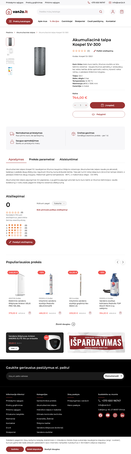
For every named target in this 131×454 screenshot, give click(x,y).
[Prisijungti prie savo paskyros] (113, 11)
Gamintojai (67, 21)
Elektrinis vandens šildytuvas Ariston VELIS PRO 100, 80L (20, 303)
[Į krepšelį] (30, 313)
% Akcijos (54, 21)
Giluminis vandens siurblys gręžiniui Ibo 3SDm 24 (78, 303)
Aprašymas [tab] (16, 159)
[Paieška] (101, 11)
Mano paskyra (73, 405)
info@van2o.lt (118, 2)
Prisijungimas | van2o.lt (78, 401)
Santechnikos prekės (46, 401)
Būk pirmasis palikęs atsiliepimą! (52, 210)
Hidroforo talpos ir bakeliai (49, 410)
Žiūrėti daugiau (63, 324)
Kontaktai (111, 21)
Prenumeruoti (112, 376)
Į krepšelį (109, 105)
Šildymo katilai (43, 423)
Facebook (100, 415)
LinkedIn (122, 415)
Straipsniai (80, 21)
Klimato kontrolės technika (49, 414)
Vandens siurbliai (44, 432)
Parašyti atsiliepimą (22, 242)
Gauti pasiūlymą (95, 21)
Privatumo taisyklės (15, 414)
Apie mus (42, 21)
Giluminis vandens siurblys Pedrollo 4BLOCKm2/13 (47, 303)
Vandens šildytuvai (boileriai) (50, 428)
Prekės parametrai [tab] (41, 159)
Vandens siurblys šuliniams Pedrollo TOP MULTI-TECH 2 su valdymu (110, 304)
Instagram (115, 415)
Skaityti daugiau (52, 449)
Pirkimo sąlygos (52, 2)
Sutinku (15, 449)
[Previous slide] (118, 262)
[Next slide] (123, 262)
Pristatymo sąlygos (14, 2)
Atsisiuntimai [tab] (69, 159)
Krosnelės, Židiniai (45, 419)
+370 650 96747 (98, 2)
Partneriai (10, 419)
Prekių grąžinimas (34, 2)
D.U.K (8, 428)
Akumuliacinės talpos (46, 405)
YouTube (107, 415)
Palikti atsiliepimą (104, 51)
